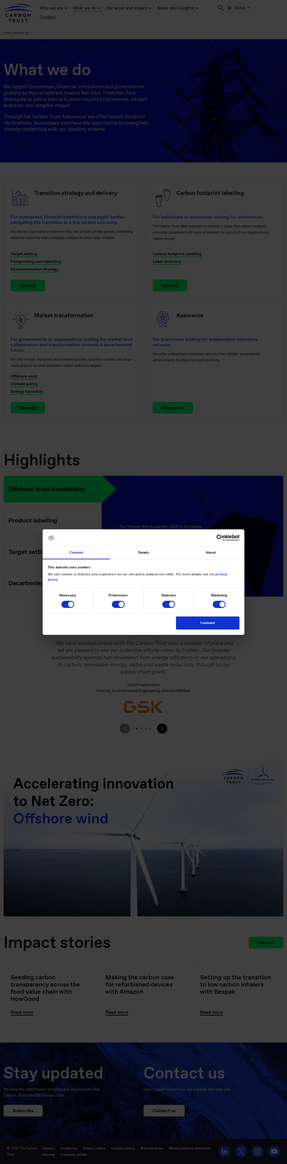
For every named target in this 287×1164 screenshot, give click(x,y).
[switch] (118, 604)
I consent (207, 623)
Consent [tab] (76, 553)
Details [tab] (143, 553)
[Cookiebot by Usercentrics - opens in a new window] (219, 537)
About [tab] (211, 553)
